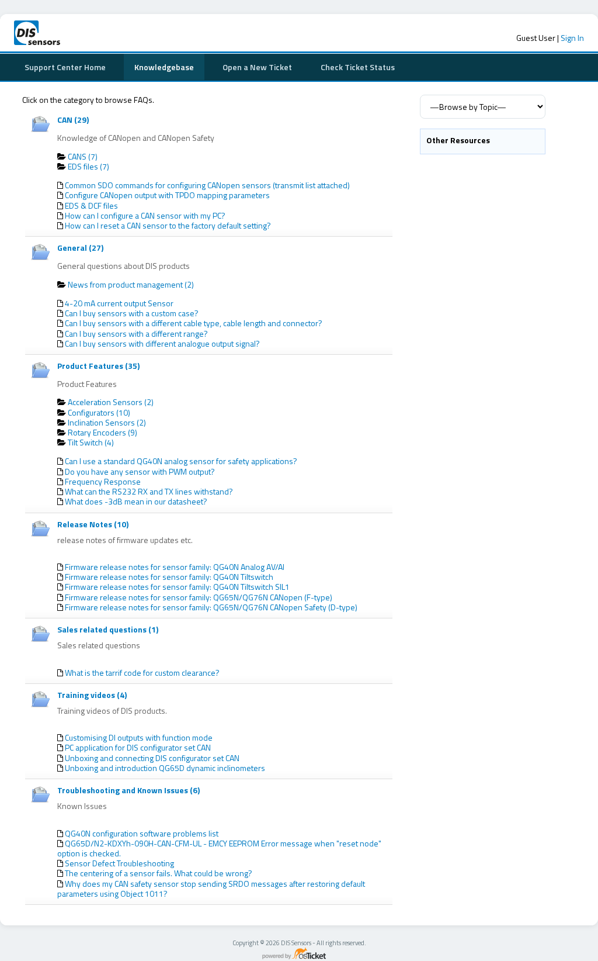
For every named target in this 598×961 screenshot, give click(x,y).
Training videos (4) (92, 695)
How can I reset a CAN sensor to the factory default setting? (168, 225)
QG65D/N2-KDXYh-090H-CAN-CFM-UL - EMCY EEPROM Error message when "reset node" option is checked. (219, 848)
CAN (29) (73, 119)
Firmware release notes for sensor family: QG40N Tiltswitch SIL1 (177, 586)
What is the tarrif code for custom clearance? (142, 672)
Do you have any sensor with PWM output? (140, 471)
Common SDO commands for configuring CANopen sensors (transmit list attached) (207, 185)
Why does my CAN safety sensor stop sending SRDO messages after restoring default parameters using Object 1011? (211, 888)
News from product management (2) (131, 284)
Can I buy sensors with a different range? (136, 333)
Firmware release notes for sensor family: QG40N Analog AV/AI (174, 567)
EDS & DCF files (91, 205)
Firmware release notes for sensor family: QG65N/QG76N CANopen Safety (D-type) (211, 607)
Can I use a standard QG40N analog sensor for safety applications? (181, 461)
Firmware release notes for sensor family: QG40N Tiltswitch (169, 577)
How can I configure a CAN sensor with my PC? (145, 215)
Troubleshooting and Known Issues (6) (128, 790)
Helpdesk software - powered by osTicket (299, 954)
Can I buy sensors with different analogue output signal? (162, 343)
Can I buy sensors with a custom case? (132, 313)
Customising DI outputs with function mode (139, 737)
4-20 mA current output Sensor (119, 303)
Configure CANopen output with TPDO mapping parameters (167, 195)
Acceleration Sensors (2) (111, 402)
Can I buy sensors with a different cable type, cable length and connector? (193, 323)
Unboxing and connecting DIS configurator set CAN (152, 758)
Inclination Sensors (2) (107, 422)
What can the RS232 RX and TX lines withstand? (149, 491)
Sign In (572, 38)
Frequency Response (103, 481)
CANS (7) (83, 156)
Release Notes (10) (92, 524)
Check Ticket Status (358, 67)
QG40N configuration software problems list (141, 833)
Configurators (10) (99, 412)
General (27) (80, 247)
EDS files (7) (88, 166)
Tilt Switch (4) (91, 442)
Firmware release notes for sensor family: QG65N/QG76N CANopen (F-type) (198, 597)
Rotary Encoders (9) (102, 432)
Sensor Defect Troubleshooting (119, 863)
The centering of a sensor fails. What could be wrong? (158, 873)
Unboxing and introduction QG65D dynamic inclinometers (165, 768)
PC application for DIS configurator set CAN (138, 747)
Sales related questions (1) (107, 629)
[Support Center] (78, 32)
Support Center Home (65, 67)
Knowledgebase (164, 67)
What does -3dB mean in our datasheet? (136, 501)
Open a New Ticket (257, 67)
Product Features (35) (98, 365)
